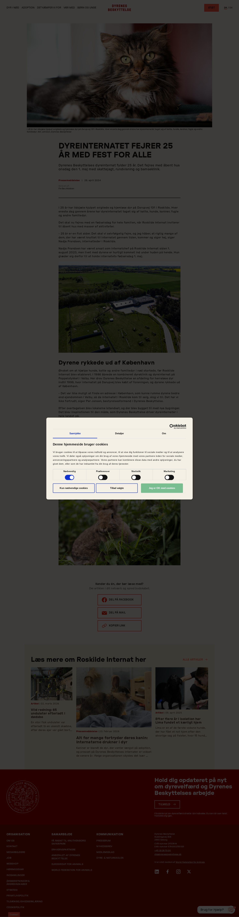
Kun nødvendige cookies (74, 488)
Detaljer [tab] (119, 433)
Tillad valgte (117, 488)
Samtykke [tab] (75, 433)
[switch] (102, 477)
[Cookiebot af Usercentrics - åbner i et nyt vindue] (172, 426)
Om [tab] (164, 433)
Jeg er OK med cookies (162, 488)
